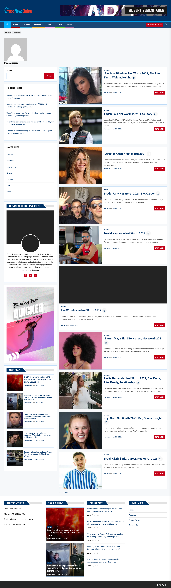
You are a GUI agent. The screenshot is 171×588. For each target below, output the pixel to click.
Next (67, 493)
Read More (159, 93)
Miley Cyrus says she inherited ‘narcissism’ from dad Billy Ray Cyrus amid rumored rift (30, 123)
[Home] (7, 25)
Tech (49, 25)
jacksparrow (28, 385)
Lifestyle (37, 25)
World (69, 25)
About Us (132, 515)
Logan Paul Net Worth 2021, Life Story (128, 114)
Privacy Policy (134, 520)
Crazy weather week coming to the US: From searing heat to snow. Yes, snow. (30, 96)
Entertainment (12, 167)
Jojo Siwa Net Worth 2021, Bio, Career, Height (133, 418)
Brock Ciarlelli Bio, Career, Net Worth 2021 (130, 458)
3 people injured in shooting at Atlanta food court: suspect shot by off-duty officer (29, 132)
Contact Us (133, 525)
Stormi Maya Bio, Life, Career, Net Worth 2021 (133, 338)
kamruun (107, 92)
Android (10, 154)
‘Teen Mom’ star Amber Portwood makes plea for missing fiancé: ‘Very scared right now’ (29, 114)
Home (15, 25)
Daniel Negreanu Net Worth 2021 (124, 233)
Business (26, 25)
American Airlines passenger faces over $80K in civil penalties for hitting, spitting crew (27, 105)
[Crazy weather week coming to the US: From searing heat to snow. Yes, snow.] (15, 382)
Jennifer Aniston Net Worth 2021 (125, 153)
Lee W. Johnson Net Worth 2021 (81, 310)
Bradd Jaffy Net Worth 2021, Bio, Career (129, 193)
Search (9, 71)
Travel (60, 25)
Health (9, 173)
